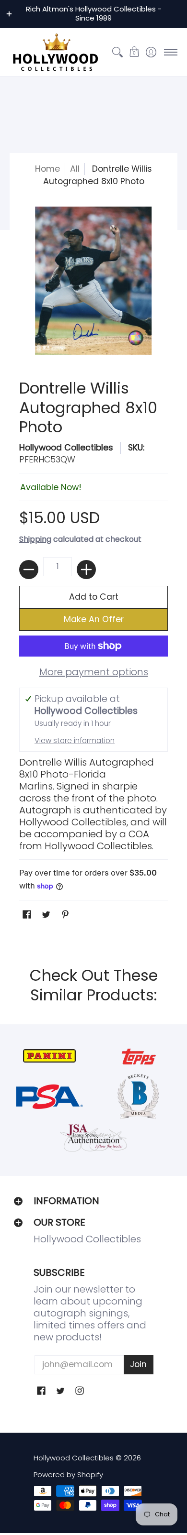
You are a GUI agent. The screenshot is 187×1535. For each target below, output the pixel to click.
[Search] (117, 52)
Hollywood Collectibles (66, 447)
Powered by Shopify (68, 1474)
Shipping (35, 539)
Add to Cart (93, 597)
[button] (134, 52)
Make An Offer (94, 619)
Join (138, 1364)
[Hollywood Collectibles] (55, 52)
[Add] (86, 569)
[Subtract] (28, 569)
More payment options (93, 672)
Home (47, 169)
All (75, 169)
